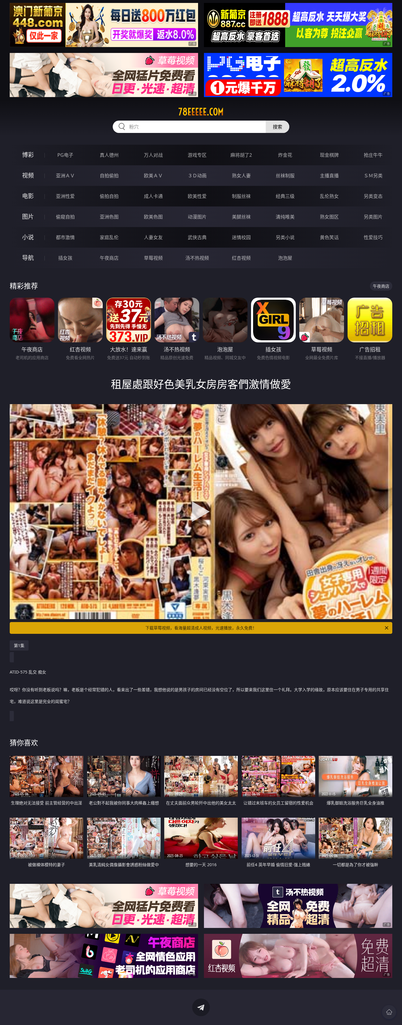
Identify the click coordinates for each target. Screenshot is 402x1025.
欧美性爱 (197, 196)
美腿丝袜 (241, 217)
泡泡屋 (285, 258)
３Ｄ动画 (197, 175)
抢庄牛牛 (373, 155)
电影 (28, 196)
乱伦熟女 (329, 196)
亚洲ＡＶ (65, 175)
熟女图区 (329, 217)
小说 (28, 237)
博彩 (28, 155)
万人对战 (153, 155)
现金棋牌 (329, 155)
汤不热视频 (197, 258)
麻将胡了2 (241, 155)
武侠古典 (197, 237)
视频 (28, 175)
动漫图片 (197, 217)
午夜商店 (109, 258)
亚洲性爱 (65, 196)
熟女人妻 (241, 175)
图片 (28, 217)
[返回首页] (389, 1012)
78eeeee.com (201, 112)
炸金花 (285, 155)
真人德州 (109, 155)
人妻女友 (153, 237)
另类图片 (373, 217)
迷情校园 (241, 237)
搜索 (277, 127)
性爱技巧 (373, 237)
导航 (28, 258)
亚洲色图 (109, 217)
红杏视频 (241, 258)
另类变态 (373, 196)
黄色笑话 (329, 237)
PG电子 (65, 155)
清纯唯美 (285, 217)
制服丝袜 (241, 196)
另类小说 (285, 237)
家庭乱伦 (109, 237)
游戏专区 (197, 155)
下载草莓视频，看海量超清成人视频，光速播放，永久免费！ (201, 628)
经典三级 (285, 196)
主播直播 (329, 175)
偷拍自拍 (109, 196)
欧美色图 (153, 217)
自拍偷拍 (109, 175)
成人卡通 (153, 196)
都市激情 (65, 237)
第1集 (19, 645)
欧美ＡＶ (153, 175)
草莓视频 (153, 258)
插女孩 (65, 258)
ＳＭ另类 (373, 175)
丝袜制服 (285, 175)
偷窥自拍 (65, 217)
